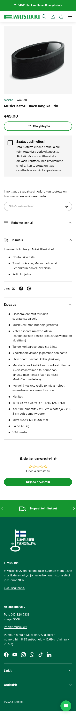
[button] (61, 16)
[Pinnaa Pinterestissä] (29, 288)
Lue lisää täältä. (14, 588)
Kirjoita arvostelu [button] (38, 482)
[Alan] (65, 705)
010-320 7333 (20, 614)
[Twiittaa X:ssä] (13, 288)
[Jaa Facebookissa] (21, 288)
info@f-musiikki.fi (15, 627)
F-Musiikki (17, 702)
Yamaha (8, 100)
